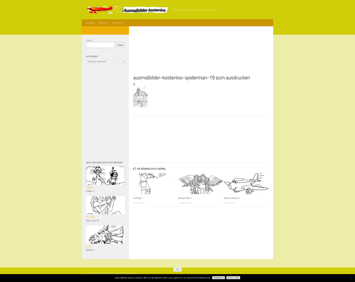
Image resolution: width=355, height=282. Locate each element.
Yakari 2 (90, 191)
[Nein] (351, 278)
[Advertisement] (201, 50)
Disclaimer (103, 22)
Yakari (89, 187)
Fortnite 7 (138, 198)
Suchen (89, 40)
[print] (134, 84)
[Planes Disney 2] (246, 183)
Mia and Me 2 (185, 198)
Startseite (90, 22)
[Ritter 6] (105, 234)
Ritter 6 (90, 250)
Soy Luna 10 (92, 220)
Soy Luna (90, 217)
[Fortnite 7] (155, 183)
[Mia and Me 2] (200, 183)
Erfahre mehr (233, 278)
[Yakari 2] (105, 175)
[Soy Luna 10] (105, 205)
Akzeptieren (218, 278)
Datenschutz (118, 22)
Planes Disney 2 (232, 198)
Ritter (89, 246)
